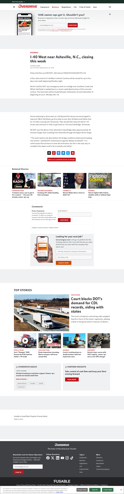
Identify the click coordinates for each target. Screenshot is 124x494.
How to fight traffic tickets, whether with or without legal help (99, 195)
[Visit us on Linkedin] (57, 458)
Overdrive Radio (18, 190)
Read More (72, 379)
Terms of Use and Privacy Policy (65, 29)
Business (34, 52)
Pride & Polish (19, 350)
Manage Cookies (73, 485)
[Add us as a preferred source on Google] (54, 153)
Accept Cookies (107, 489)
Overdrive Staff (35, 66)
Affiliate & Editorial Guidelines (89, 485)
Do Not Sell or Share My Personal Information (52, 485)
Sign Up (18, 472)
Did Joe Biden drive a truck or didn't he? (74, 194)
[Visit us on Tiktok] (71, 458)
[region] (62, 490)
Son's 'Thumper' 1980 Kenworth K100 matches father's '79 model (23, 354)
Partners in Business (44, 190)
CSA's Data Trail (44, 350)
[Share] (58, 153)
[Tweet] (68, 153)
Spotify (41, 383)
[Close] (121, 490)
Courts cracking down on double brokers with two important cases (72, 354)
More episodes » (22, 379)
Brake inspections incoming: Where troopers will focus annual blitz (48, 354)
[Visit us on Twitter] (53, 458)
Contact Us (104, 485)
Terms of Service (65, 30)
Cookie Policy (59, 492)
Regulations (75, 295)
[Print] (49, 153)
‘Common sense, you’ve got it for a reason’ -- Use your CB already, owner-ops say (23, 195)
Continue (64, 220)
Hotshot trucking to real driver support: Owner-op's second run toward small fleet (35, 374)
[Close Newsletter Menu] (110, 14)
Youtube (32, 383)
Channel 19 (67, 190)
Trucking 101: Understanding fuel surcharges (48, 194)
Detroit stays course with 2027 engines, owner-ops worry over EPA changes (96, 354)
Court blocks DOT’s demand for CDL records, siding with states (87, 305)
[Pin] (73, 153)
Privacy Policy (55, 30)
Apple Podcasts (22, 383)
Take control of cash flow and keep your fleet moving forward (85, 372)
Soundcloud (21, 387)
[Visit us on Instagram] (67, 458)
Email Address (63, 211)
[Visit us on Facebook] (48, 458)
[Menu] (14, 7)
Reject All (94, 489)
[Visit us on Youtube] (62, 458)
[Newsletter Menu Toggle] (110, 7)
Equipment (91, 350)
